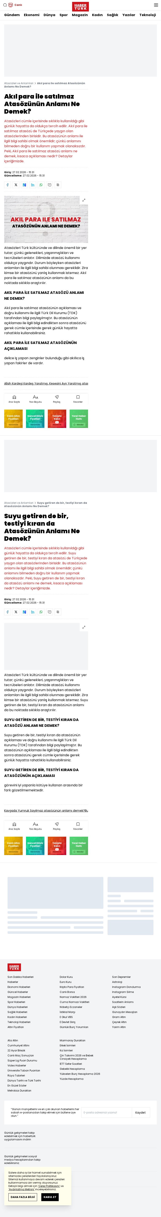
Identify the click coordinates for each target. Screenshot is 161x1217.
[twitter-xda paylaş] (16, 184)
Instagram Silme (123, 992)
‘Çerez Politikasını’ (49, 1186)
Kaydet (140, 1112)
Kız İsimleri (66, 1050)
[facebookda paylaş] (7, 184)
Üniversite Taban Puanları (24, 1070)
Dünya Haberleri (18, 1007)
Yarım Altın (119, 1027)
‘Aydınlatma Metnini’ (21, 1189)
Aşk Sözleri (118, 1007)
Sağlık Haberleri (17, 1012)
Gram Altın (119, 1017)
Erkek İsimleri (67, 1045)
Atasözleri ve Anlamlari (18, 83)
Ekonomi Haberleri (19, 987)
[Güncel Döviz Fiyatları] (35, 419)
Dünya (49, 15)
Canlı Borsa (67, 992)
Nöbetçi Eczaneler (71, 1007)
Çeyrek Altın (119, 1022)
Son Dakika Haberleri (21, 977)
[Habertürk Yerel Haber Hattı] (79, 419)
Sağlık (112, 15)
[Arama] (5, 5)
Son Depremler (121, 977)
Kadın (97, 15)
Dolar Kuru (66, 977)
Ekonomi (31, 15)
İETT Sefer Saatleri (71, 1064)
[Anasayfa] (14, 967)
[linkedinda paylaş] (32, 184)
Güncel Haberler (18, 992)
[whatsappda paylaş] (41, 184)
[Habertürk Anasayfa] (80, 6)
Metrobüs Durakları (19, 1090)
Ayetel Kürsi (119, 997)
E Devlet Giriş (67, 1022)
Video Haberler (17, 1065)
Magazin (80, 15)
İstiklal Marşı (67, 1012)
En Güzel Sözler (17, 1085)
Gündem (12, 15)
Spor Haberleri (16, 1002)
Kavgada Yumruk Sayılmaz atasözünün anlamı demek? (44, 810)
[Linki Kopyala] (58, 184)
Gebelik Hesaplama (72, 1069)
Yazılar (128, 15)
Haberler (13, 982)
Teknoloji (147, 15)
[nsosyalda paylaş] (24, 184)
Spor (64, 15)
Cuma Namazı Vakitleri (74, 1002)
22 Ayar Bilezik (16, 1050)
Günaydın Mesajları (124, 1012)
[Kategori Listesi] (156, 5)
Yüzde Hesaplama (71, 1079)
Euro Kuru (65, 982)
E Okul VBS (66, 1017)
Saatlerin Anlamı (123, 1002)
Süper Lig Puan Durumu (22, 1060)
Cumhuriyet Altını (18, 1045)
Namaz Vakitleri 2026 (73, 997)
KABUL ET (50, 1197)
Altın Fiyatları (16, 1027)
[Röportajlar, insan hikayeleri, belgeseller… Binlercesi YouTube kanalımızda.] (57, 419)
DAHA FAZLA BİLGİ (23, 1197)
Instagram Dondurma (126, 987)
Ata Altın (13, 1040)
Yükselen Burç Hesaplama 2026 (80, 1074)
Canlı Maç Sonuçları (21, 1055)
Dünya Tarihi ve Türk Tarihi (24, 1080)
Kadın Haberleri (17, 1017)
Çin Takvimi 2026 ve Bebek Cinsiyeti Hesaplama (76, 1057)
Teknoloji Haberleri (19, 1022)
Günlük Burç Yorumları (74, 1027)
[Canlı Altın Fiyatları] (13, 419)
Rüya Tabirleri (16, 1075)
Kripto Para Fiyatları (72, 987)
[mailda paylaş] (49, 184)
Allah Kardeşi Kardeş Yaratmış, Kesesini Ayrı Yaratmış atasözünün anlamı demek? (63, 383)
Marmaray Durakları (72, 1040)
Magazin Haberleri (19, 997)
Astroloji (117, 982)
